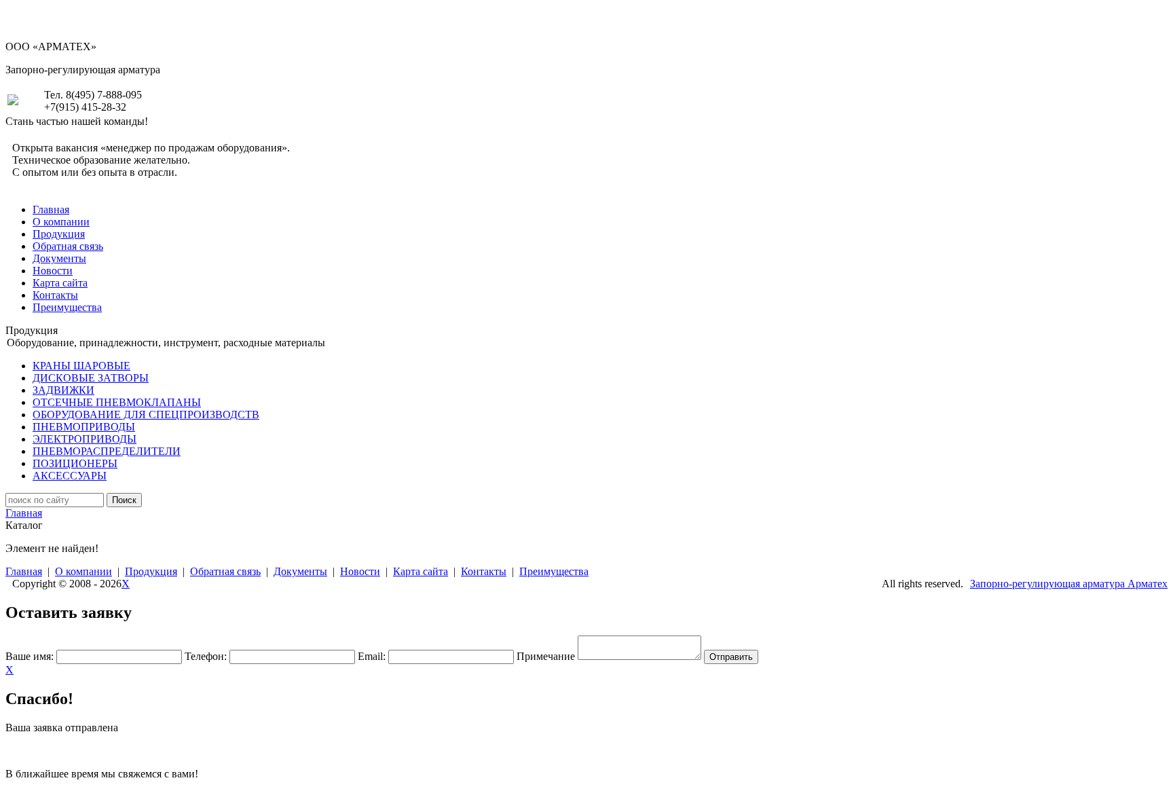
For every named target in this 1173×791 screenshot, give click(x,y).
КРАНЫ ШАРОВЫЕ (81, 365)
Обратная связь (68, 246)
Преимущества (67, 307)
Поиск (124, 500)
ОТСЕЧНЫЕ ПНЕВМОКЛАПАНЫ (117, 402)
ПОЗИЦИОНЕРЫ (75, 463)
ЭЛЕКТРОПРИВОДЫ (84, 439)
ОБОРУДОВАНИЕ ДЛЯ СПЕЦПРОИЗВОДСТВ (146, 414)
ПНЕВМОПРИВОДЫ (84, 427)
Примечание (546, 656)
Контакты (55, 295)
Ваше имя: (29, 656)
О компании (61, 221)
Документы (59, 258)
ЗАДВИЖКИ (63, 390)
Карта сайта (60, 283)
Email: (372, 656)
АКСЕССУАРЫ (70, 475)
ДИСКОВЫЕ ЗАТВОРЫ (91, 378)
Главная (51, 209)
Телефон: (206, 656)
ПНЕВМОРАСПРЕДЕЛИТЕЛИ (107, 451)
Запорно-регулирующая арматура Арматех (1069, 583)
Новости (53, 270)
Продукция (59, 234)
